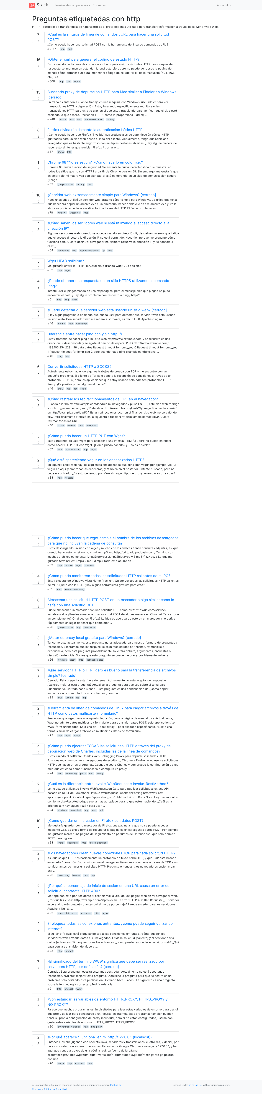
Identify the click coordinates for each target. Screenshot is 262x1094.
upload (77, 735)
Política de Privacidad (55, 1089)
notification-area (95, 659)
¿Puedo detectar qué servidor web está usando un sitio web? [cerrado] (107, 310)
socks (83, 388)
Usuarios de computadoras (71, 5)
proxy (60, 388)
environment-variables (69, 1026)
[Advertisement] (105, 510)
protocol (69, 989)
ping (67, 299)
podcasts (89, 565)
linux (60, 449)
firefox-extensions (98, 842)
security (80, 184)
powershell (75, 810)
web (94, 810)
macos (63, 119)
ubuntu (69, 697)
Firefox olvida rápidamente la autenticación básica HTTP (95, 130)
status (77, 81)
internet (61, 323)
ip (104, 250)
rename (69, 565)
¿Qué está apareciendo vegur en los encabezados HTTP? (95, 460)
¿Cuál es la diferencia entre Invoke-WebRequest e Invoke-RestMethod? (107, 784)
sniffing (110, 119)
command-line (73, 449)
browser (71, 425)
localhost (79, 1063)
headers (69, 477)
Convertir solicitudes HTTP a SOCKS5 (79, 366)
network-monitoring (74, 589)
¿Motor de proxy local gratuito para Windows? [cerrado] (94, 638)
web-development (94, 119)
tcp (93, 875)
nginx (105, 913)
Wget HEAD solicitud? (65, 261)
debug (100, 773)
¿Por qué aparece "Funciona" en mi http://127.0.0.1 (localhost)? (99, 1037)
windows (62, 212)
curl (70, 49)
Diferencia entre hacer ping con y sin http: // (84, 334)
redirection (91, 425)
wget (67, 270)
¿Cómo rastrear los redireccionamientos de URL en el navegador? (102, 399)
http (63, 49)
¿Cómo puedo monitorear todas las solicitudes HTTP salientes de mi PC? (108, 576)
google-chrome (65, 184)
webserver (75, 212)
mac (72, 119)
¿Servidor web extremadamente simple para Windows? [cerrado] (101, 195)
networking (63, 250)
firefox (61, 152)
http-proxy (96, 1026)
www (79, 989)
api (101, 810)
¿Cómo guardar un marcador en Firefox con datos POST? (95, 820)
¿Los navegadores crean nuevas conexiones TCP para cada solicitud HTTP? (111, 853)
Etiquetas (99, 5)
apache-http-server (89, 250)
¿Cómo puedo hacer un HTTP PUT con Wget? (86, 436)
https (74, 299)
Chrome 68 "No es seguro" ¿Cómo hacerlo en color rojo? (95, 162)
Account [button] (223, 5)
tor (75, 388)
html (90, 1063)
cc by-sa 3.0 (195, 1085)
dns (74, 250)
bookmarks (89, 627)
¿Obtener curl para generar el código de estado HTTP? (93, 59)
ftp (77, 697)
